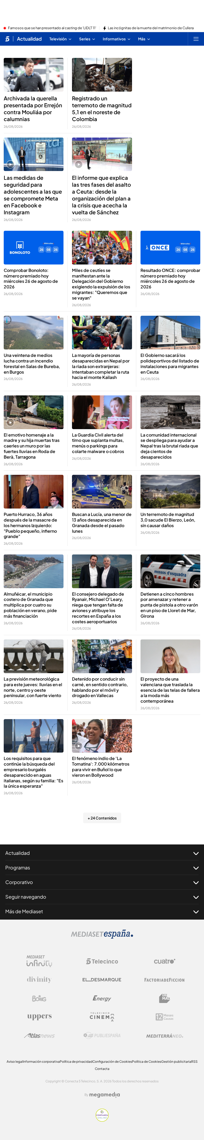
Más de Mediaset (24, 911)
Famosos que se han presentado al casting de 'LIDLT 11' (52, 28)
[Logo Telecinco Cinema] (102, 1017)
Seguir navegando (25, 897)
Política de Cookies (146, 1062)
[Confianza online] (102, 1120)
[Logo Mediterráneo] (164, 1036)
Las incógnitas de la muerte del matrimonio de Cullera (151, 28)
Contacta (102, 1069)
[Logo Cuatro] (164, 961)
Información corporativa (41, 1062)
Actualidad (29, 38)
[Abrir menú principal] (196, 38)
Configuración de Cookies (112, 1062)
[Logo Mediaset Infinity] (39, 961)
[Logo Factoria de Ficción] (164, 980)
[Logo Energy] (102, 998)
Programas (17, 867)
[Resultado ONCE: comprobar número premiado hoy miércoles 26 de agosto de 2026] (170, 247)
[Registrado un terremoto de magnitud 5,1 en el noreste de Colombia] (102, 75)
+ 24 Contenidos (102, 817)
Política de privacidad (76, 1062)
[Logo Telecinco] (102, 961)
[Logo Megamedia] (105, 1095)
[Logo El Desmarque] (102, 979)
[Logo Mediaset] (102, 937)
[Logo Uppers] (39, 1017)
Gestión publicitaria (176, 1062)
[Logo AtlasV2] (39, 1035)
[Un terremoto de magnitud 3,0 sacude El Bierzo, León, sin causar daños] (170, 492)
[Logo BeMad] (164, 998)
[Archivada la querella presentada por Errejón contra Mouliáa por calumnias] (33, 75)
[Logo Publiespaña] (102, 1035)
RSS (194, 1062)
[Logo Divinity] (39, 980)
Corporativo (19, 882)
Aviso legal (15, 1062)
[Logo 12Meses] (164, 1017)
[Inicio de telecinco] (7, 38)
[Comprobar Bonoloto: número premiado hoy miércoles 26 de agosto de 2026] (33, 247)
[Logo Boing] (39, 998)
